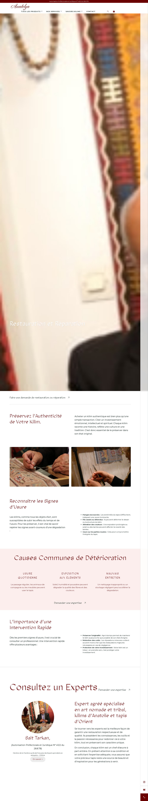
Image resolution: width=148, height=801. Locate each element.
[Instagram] (144, 782)
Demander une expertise (68, 602)
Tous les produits (31, 11)
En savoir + (38, 759)
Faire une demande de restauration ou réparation (37, 397)
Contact (90, 11)
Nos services (53, 11)
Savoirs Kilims (73, 11)
